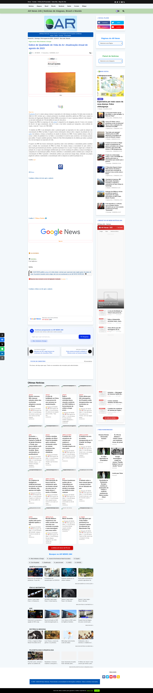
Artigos (101, 231)
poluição (32, 114)
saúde (30, 134)
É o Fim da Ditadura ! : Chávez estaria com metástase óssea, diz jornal (117, 438)
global (55, 122)
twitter (118, 22)
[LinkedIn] (2, 353)
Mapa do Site (62, 1)
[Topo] (2, 335)
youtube (118, 27)
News (32, 172)
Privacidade (67, 35)
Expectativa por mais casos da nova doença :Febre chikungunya (110, 104)
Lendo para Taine (117, 473)
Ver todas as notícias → (111, 418)
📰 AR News (105, 227)
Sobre (56, 35)
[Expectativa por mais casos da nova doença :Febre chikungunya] (110, 85)
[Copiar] (2, 358)
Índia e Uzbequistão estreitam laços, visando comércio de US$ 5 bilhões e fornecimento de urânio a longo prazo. (115, 320)
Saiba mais (90, 690)
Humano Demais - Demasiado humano (104, 436)
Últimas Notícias (40, 218)
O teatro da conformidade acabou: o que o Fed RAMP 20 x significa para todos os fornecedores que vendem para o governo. (114, 158)
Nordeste (61, 6)
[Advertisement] (60, 198)
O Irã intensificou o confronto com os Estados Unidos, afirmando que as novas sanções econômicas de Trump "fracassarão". (114, 207)
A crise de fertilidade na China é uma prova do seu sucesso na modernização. (115, 312)
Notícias (31, 6)
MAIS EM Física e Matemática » (84, 604)
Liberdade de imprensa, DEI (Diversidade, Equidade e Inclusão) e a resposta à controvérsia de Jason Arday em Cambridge (114, 182)
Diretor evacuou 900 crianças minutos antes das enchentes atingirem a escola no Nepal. (108, 304)
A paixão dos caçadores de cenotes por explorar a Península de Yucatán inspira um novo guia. (115, 409)
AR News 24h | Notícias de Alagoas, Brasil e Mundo (55, 11)
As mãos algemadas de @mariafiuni (103, 458)
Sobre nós (54, 1)
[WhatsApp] (2, 349)
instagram (105, 27)
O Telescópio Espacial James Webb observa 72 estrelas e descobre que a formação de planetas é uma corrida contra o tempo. (114, 170)
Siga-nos (31, 112)
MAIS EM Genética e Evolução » (84, 583)
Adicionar (60, 319)
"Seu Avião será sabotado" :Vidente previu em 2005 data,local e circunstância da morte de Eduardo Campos (113, 135)
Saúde (69, 6)
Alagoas (39, 6)
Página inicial (32, 41)
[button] (123, 11)
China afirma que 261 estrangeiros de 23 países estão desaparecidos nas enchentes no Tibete (114, 328)
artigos (47, 272)
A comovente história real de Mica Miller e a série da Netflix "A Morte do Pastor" (114, 114)
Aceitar (97, 690)
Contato (34, 1)
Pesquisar (86, 336)
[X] (2, 344)
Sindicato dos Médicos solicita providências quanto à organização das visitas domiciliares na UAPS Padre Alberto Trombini (113, 195)
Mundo (53, 6)
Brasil (46, 6)
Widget (84, 6)
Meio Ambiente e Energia (44, 41)
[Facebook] (2, 340)
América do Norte (114, 231)
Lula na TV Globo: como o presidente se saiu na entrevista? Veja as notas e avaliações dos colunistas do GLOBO (114, 124)
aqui (34, 159)
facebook (105, 22)
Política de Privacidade (44, 1)
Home (29, 1)
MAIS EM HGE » (89, 625)
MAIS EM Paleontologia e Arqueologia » (81, 667)
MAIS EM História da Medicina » (84, 646)
